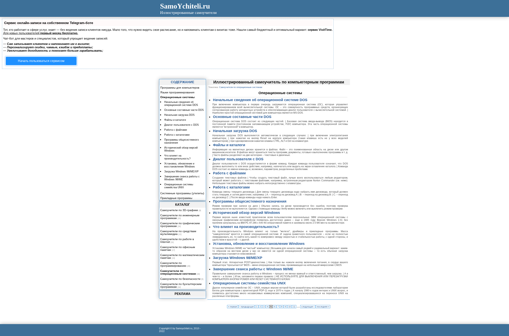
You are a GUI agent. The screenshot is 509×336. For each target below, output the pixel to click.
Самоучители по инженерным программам (179, 217)
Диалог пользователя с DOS (238, 159)
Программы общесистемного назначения (250, 201)
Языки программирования (177, 92)
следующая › (307, 306)
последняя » (323, 306)
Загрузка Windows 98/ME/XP (237, 258)
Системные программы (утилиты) (182, 193)
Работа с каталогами (231, 187)
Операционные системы (177, 97)
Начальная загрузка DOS (235, 131)
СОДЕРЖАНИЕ (182, 82)
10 (289, 306)
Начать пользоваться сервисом (41, 61)
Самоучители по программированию (173, 264)
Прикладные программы (176, 198)
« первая (232, 306)
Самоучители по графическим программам (180, 225)
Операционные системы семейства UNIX (249, 283)
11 (294, 306)
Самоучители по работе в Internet (177, 240)
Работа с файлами (229, 173)
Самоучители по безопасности (180, 278)
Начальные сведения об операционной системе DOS (260, 100)
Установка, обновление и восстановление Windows (259, 244)
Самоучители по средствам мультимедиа (178, 233)
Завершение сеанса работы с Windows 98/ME (253, 269)
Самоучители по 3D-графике (179, 210)
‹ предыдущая (246, 306)
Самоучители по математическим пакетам (182, 256)
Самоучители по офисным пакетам (177, 248)
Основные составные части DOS (242, 117)
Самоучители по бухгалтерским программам (181, 285)
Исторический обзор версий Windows (246, 213)
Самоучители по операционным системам (178, 272)
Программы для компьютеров (179, 87)
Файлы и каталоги (229, 145)
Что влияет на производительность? (246, 227)
